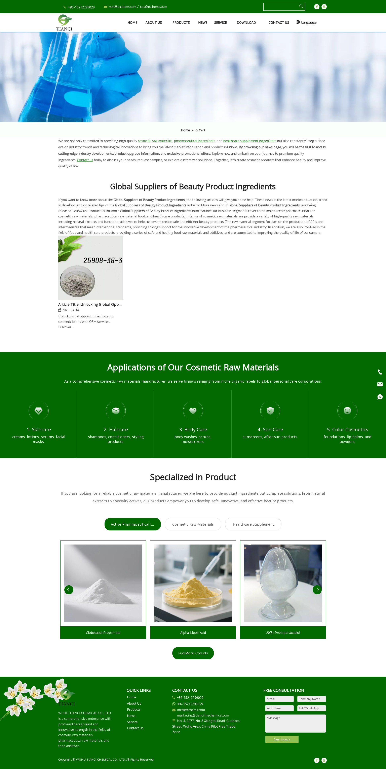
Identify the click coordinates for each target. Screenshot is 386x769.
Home (131, 697)
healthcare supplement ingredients (249, 141)
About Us (134, 703)
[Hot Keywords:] (301, 6)
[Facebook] (316, 6)
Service (132, 722)
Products (134, 709)
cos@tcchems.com (153, 6)
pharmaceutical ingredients (194, 141)
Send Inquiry (282, 739)
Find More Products (193, 653)
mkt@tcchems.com (123, 6)
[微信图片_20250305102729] (66, 697)
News (131, 715)
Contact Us (135, 728)
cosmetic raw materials (155, 141)
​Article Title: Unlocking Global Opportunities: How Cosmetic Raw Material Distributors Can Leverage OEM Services (90, 304)
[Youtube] (324, 6)
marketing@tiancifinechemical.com (203, 715)
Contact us (85, 160)
